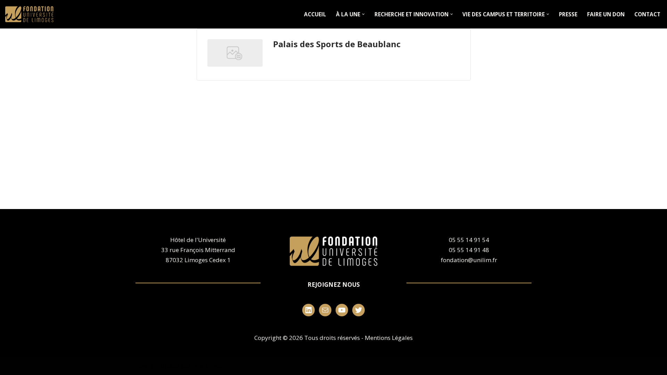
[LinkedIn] (308, 310)
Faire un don (606, 14)
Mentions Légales (389, 338)
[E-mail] (325, 310)
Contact (647, 14)
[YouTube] (342, 310)
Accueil (315, 14)
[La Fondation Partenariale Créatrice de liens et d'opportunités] (31, 14)
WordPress (207, 365)
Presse (568, 14)
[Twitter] (358, 310)
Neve (142, 365)
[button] (363, 14)
